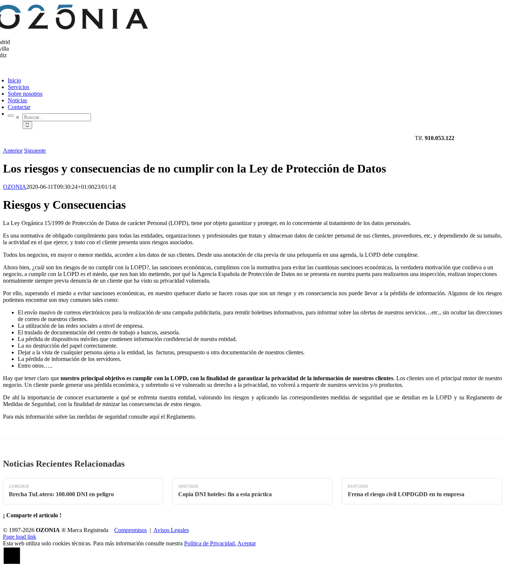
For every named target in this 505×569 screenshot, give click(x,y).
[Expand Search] (11, 116)
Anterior (13, 150)
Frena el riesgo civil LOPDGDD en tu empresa (406, 494)
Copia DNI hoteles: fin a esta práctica (225, 494)
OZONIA (14, 187)
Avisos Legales (171, 530)
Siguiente (35, 150)
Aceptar (246, 543)
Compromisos (130, 530)
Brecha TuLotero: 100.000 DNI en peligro (61, 494)
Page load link (19, 537)
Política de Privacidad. (210, 543)
